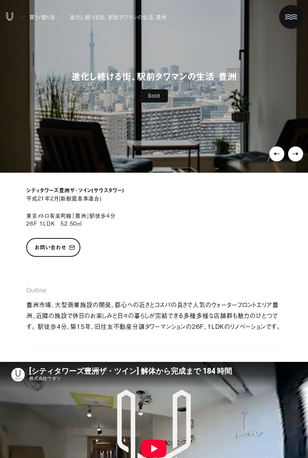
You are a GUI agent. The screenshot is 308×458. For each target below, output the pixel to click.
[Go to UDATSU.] (10, 18)
